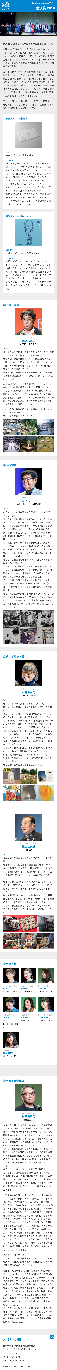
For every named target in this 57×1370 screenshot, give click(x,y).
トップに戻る (52, 1337)
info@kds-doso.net (16, 1360)
